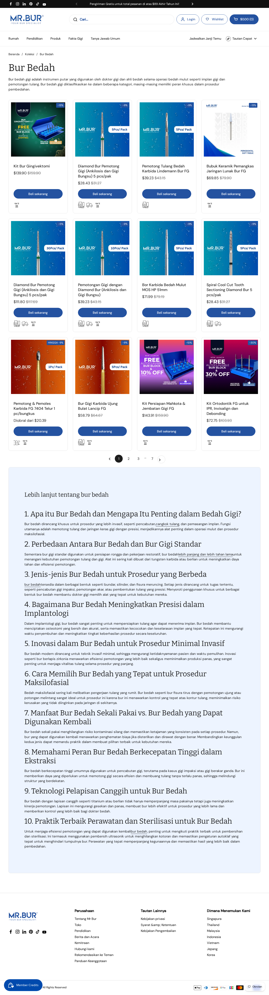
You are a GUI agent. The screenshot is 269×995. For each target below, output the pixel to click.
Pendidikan (83, 931)
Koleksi (29, 54)
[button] (244, 19)
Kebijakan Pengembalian (158, 931)
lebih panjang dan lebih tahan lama (205, 554)
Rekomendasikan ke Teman (94, 955)
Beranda (13, 54)
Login (191, 19)
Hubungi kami (84, 949)
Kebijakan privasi (153, 919)
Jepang (212, 949)
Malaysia (213, 931)
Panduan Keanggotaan (91, 961)
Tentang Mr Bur (85, 919)
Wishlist (218, 19)
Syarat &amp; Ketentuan (158, 925)
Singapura (214, 919)
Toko (78, 925)
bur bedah (32, 584)
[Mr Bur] (26, 19)
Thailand (213, 925)
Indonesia (214, 937)
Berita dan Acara (87, 937)
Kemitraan (82, 943)
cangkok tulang (167, 524)
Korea (211, 955)
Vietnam (213, 943)
